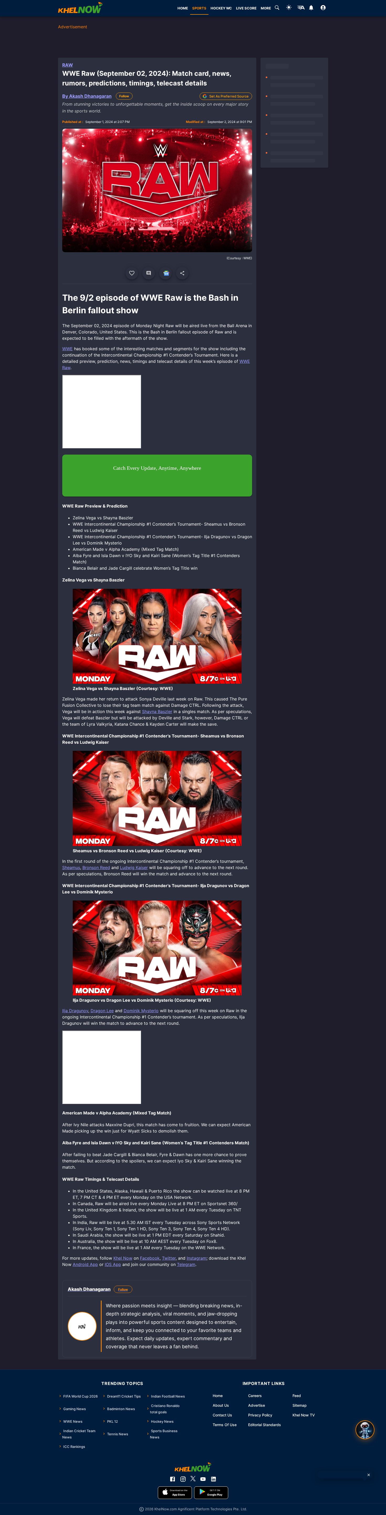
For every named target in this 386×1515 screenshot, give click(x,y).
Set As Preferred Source (229, 96)
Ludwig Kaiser (134, 867)
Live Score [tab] (246, 8)
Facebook (150, 1258)
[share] (182, 273)
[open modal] (365, 1429)
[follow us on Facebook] (172, 1479)
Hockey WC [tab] (221, 8)
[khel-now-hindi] (301, 8)
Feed (297, 1395)
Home (218, 1395)
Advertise (256, 1405)
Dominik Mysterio (141, 1010)
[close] (368, 1474)
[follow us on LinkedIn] (213, 1479)
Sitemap (300, 1405)
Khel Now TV (304, 1415)
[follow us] (165, 273)
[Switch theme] (289, 8)
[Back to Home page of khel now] (80, 8)
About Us (221, 1405)
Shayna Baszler (157, 711)
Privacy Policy (260, 1415)
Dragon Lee (102, 1010)
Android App (85, 1264)
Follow (124, 96)
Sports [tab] (199, 8)
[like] (132, 273)
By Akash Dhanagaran (87, 96)
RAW (67, 65)
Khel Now (122, 1258)
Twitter (169, 1258)
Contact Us (222, 1415)
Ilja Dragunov (75, 1010)
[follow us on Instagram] (183, 1479)
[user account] (323, 8)
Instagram (196, 1258)
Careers (255, 1395)
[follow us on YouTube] (203, 1479)
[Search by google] (277, 8)
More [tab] (266, 8)
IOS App (113, 1264)
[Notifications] (311, 8)
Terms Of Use (225, 1424)
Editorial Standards (264, 1424)
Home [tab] (183, 8)
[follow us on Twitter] (193, 1479)
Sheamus (71, 867)
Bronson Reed (96, 867)
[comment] (148, 273)
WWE (67, 348)
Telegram (186, 1264)
